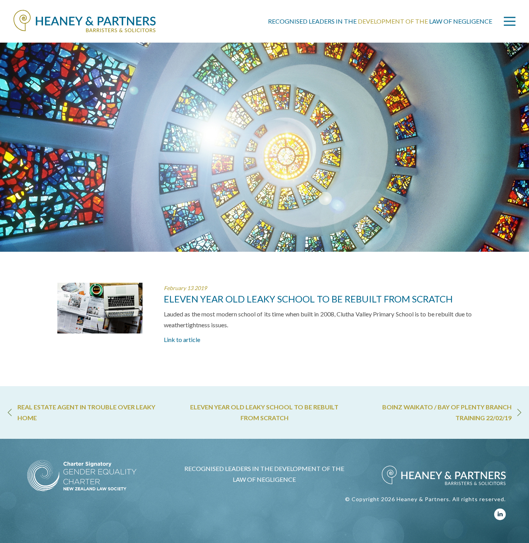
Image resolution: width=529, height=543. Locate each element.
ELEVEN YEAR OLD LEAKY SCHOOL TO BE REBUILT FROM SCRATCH (264, 412)
